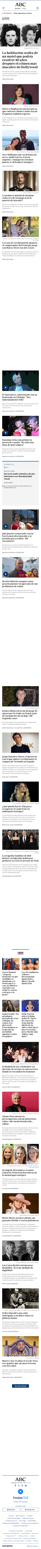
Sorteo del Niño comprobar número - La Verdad (17, 1541)
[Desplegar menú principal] (3, 8)
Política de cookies (28, 1518)
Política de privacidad (13, 1518)
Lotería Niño (28, 1531)
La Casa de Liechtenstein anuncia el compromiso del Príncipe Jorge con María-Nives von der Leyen (20, 245)
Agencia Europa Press (9, 411)
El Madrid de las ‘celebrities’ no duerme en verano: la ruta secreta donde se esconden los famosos (20, 1069)
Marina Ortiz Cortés (8, 825)
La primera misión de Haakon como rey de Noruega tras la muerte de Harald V (18, 198)
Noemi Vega (6, 1283)
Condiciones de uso (11, 1521)
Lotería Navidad (25, 1533)
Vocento (11, 1516)
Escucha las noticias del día (13, 1538)
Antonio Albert (6, 1087)
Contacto (30, 1516)
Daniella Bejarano (7, 876)
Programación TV (11, 1536)
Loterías (32, 1536)
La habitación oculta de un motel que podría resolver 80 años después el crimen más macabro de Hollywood (20, 60)
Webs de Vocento (32, 1546)
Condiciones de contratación (30, 1523)
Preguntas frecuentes (29, 1538)
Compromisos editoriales (20, 1526)
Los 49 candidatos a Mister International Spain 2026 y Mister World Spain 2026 (30, 978)
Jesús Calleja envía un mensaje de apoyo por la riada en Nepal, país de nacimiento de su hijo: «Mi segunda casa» (20, 714)
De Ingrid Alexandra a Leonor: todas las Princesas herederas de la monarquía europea (19, 1173)
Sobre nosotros (20, 1516)
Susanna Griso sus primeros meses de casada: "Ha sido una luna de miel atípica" (18, 442)
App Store (12, 1510)
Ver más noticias (20, 1386)
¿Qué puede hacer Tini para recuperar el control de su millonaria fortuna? (16, 809)
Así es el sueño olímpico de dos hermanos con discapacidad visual (19, 476)
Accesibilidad (32, 1521)
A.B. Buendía (6, 1188)
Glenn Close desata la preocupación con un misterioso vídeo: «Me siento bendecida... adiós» (19, 1120)
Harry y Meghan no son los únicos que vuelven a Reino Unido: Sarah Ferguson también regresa (19, 111)
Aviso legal (22, 1521)
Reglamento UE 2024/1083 (11, 1523)
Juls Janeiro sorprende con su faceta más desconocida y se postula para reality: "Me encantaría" (17, 537)
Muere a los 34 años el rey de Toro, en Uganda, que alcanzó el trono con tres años (20, 1363)
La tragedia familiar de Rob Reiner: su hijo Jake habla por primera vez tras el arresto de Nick (20, 858)
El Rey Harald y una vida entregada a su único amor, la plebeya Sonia (17, 1315)
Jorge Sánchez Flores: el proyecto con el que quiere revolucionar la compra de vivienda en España (19, 759)
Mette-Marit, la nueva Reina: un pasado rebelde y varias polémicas (20, 1219)
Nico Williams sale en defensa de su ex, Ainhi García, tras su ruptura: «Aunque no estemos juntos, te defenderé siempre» (19, 158)
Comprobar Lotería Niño (16, 1531)
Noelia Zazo (5, 777)
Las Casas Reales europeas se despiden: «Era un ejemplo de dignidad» (17, 1268)
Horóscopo (35, 1533)
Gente (6, 19)
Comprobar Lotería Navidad (11, 1533)
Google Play (31, 1510)
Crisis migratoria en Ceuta (22, 13)
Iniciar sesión (37, 8)
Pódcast (35, 1541)
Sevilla (24, 8)
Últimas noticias (23, 1536)
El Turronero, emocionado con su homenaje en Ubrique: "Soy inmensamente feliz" (19, 397)
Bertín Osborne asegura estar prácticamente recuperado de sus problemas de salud (20, 584)
